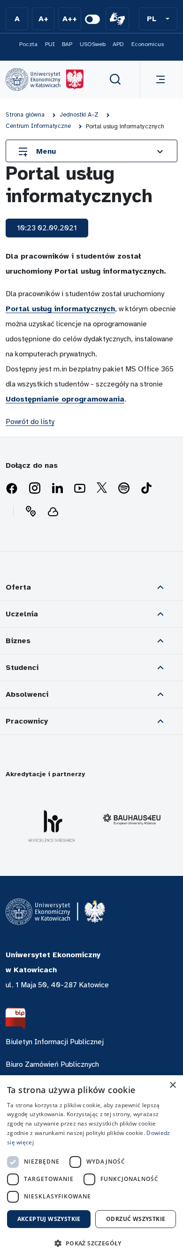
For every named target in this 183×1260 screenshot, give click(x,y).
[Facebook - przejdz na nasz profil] (12, 488)
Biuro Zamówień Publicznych (52, 1064)
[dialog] (91, 1167)
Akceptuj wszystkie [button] (49, 1219)
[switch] (92, 19)
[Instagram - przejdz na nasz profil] (34, 488)
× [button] (172, 1085)
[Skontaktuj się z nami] (30, 511)
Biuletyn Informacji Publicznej (55, 1042)
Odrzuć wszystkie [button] (135, 1219)
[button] (158, 19)
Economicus (147, 44)
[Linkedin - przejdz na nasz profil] (57, 488)
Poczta (28, 44)
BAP (67, 44)
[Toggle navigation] (158, 79)
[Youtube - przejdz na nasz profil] (79, 488)
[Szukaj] (115, 79)
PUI (50, 44)
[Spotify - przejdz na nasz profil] (124, 488)
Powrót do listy (30, 421)
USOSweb (93, 44)
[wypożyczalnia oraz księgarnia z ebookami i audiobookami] (53, 511)
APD (118, 44)
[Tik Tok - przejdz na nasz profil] (146, 488)
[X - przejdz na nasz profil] (102, 488)
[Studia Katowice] (45, 79)
